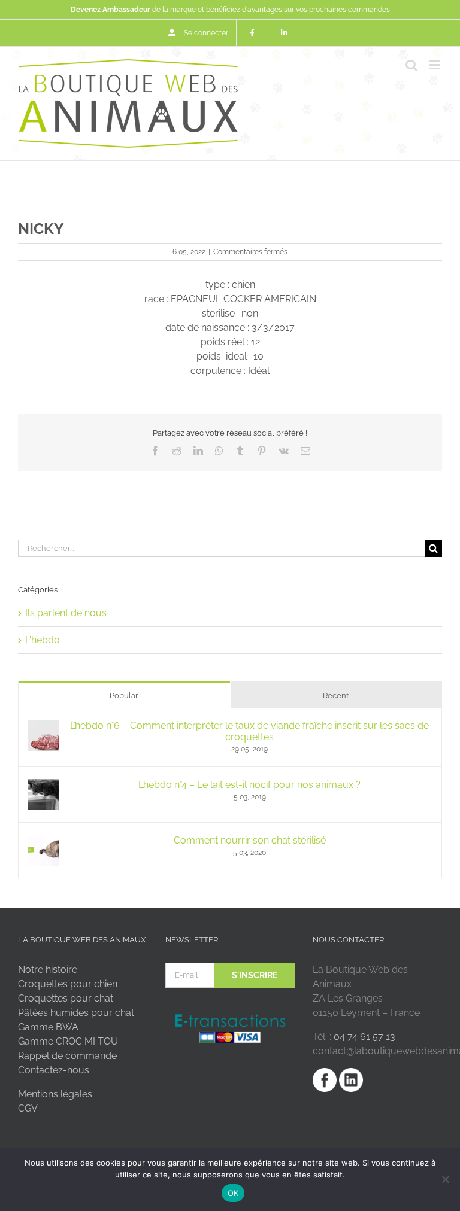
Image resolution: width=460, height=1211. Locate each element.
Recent (336, 695)
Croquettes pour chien (67, 984)
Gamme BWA (48, 1027)
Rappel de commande (67, 1055)
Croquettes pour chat (65, 998)
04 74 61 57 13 (364, 1036)
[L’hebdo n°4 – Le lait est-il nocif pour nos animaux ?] (43, 786)
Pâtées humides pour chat (76, 1012)
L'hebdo (42, 640)
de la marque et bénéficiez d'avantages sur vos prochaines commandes (230, 9)
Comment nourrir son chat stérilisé (250, 840)
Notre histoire (47, 969)
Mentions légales (55, 1094)
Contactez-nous (53, 1070)
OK (233, 1193)
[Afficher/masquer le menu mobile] (435, 65)
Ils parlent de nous (66, 613)
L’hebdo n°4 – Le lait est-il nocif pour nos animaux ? (249, 784)
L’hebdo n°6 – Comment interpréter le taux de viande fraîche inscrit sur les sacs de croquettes (249, 731)
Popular (124, 695)
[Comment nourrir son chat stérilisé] (43, 841)
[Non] (445, 1179)
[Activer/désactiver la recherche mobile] (411, 65)
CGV (28, 1108)
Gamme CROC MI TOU (68, 1041)
